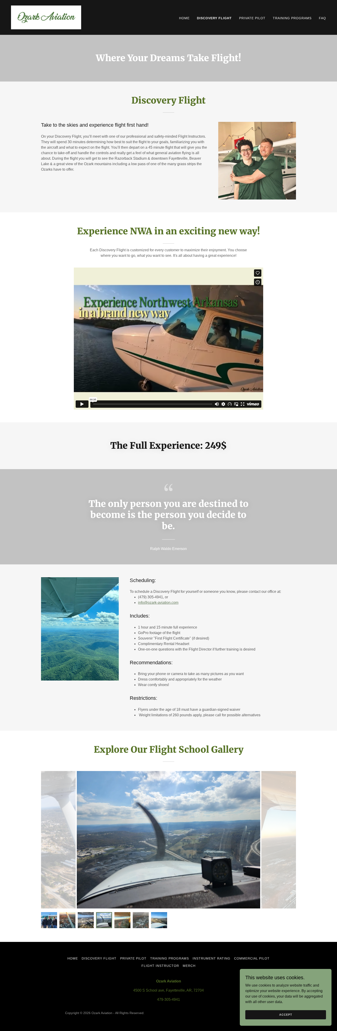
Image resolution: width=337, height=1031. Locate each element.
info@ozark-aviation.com (158, 602)
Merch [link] (189, 966)
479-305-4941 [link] (168, 999)
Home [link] (184, 18)
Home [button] (72, 958)
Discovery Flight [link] (214, 18)
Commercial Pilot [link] (252, 958)
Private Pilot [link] (252, 18)
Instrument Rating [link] (211, 958)
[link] (46, 17)
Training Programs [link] (292, 18)
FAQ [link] (322, 18)
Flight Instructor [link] (160, 966)
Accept (285, 1014)
